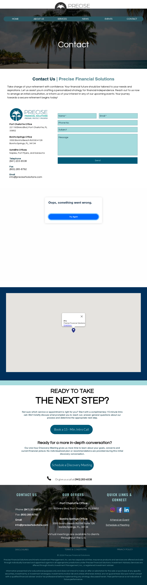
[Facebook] (119, 510)
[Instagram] (112, 510)
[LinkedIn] (126, 510)
